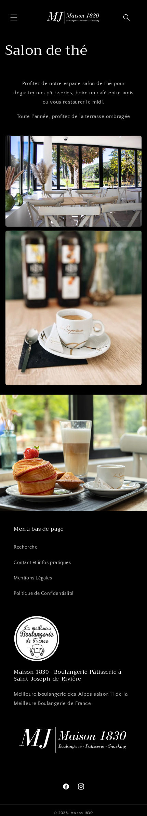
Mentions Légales (33, 578)
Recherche (25, 547)
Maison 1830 (81, 813)
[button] (13, 17)
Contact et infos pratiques (42, 562)
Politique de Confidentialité (44, 593)
